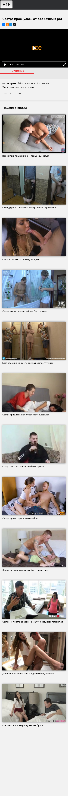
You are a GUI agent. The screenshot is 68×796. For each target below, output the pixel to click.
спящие (14, 87)
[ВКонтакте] (3, 24)
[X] (14, 24)
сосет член (27, 87)
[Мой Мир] (10, 24)
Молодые (43, 83)
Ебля (20, 83)
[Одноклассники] (7, 24)
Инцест (31, 83)
